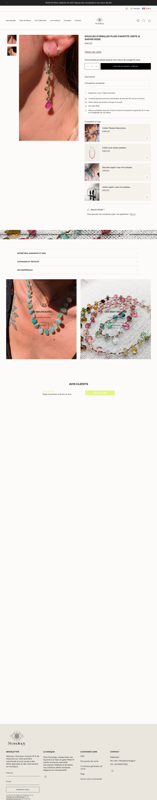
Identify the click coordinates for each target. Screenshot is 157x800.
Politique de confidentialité (15, 797)
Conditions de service (13, 799)
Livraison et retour (28, 261)
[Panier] (149, 20)
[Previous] (7, 3)
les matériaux (25, 270)
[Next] (150, 3)
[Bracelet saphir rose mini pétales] (92, 172)
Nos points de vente (89, 761)
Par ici (132, 214)
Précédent (19, 87)
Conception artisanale (95, 83)
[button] (10, 20)
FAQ (82, 756)
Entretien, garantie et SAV (31, 253)
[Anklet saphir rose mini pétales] (92, 192)
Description (90, 76)
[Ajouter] (147, 138)
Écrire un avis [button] (100, 393)
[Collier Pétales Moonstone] (92, 133)
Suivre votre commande (91, 779)
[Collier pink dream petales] (92, 152)
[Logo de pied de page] (17, 738)
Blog (82, 774)
